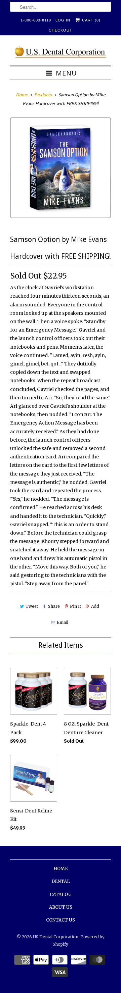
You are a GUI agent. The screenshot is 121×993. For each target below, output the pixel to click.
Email (62, 622)
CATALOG (61, 894)
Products (43, 94)
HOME (60, 869)
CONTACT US (60, 920)
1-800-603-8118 (36, 20)
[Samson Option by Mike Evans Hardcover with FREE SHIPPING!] (60, 167)
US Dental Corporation (55, 936)
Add (95, 606)
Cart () (90, 20)
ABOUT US (60, 907)
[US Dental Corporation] (60, 52)
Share (54, 606)
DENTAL (60, 881)
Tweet (32, 606)
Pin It (75, 606)
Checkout (60, 30)
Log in (62, 20)
